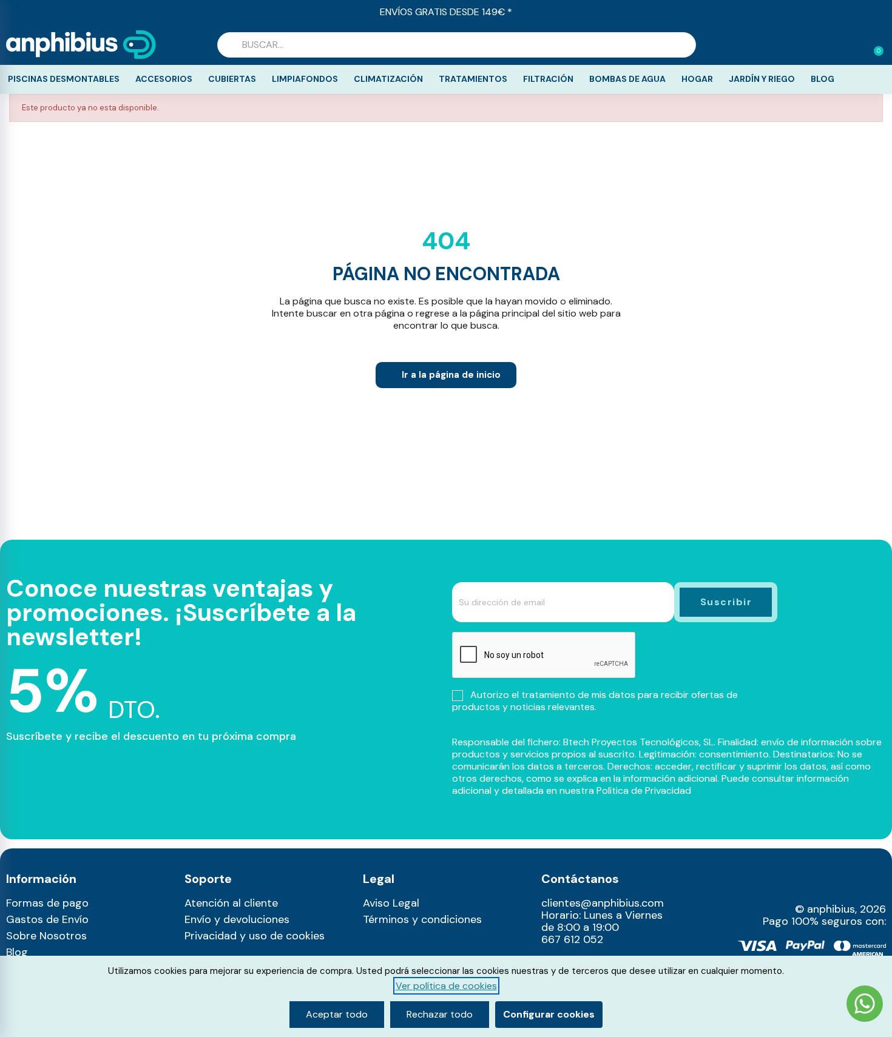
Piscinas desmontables (64, 78)
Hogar (697, 78)
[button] (873, 45)
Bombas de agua (627, 78)
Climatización (388, 78)
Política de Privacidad (643, 790)
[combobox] (457, 45)
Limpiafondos (305, 78)
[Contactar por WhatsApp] (864, 1005)
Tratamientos (473, 78)
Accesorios (163, 78)
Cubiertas (232, 78)
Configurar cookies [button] (549, 1014)
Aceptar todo (337, 1014)
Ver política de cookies (446, 985)
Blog (822, 78)
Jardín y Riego (762, 78)
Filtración (548, 78)
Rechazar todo (440, 1014)
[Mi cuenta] (854, 46)
